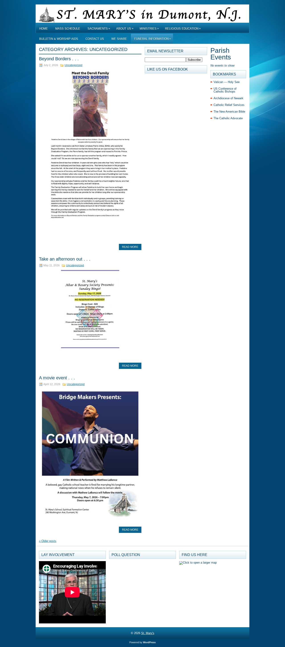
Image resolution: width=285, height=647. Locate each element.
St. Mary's (147, 633)
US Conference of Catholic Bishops (225, 90)
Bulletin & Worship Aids (58, 38)
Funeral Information (152, 38)
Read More (130, 247)
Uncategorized (73, 65)
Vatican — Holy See (227, 82)
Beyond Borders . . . (59, 58)
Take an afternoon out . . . (64, 259)
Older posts (47, 541)
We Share (119, 38)
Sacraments (99, 28)
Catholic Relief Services (229, 105)
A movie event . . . (57, 377)
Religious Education (183, 28)
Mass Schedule (67, 28)
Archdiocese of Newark (228, 98)
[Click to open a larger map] (198, 562)
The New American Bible (229, 111)
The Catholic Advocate (228, 118)
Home (43, 28)
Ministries (149, 28)
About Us (124, 28)
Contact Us (95, 38)
